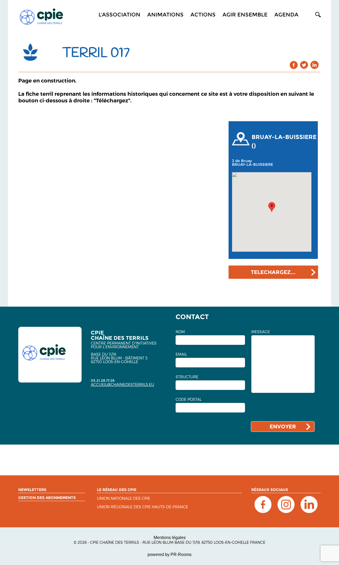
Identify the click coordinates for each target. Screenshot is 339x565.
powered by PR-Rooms (169, 554)
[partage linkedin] (314, 65)
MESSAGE (260, 332)
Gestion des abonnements (47, 497)
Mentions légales (170, 537)
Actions (203, 14)
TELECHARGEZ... (273, 272)
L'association (119, 14)
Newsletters (32, 490)
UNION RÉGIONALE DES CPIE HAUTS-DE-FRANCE (142, 507)
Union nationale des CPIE (123, 499)
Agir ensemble (244, 14)
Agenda (286, 14)
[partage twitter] (304, 65)
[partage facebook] (294, 65)
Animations (165, 14)
